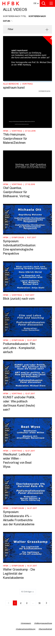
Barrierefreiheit (45, 629)
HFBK (5, 131)
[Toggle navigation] (51, 3)
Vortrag (27, 84)
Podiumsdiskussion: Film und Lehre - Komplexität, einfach (19, 348)
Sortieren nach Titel (14, 16)
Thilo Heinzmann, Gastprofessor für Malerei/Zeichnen (15, 138)
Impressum (26, 623)
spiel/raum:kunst (14, 87)
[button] (35, 3)
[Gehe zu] (11, 4)
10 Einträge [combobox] (26, 592)
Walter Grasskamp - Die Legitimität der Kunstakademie (19, 574)
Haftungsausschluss (43, 623)
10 (39, 603)
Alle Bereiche (11, 84)
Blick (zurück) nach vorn (19, 298)
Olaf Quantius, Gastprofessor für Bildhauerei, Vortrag (16, 192)
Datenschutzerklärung (25, 629)
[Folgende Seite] (46, 603)
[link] (8, 603)
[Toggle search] (43, 3)
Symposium (18, 237)
